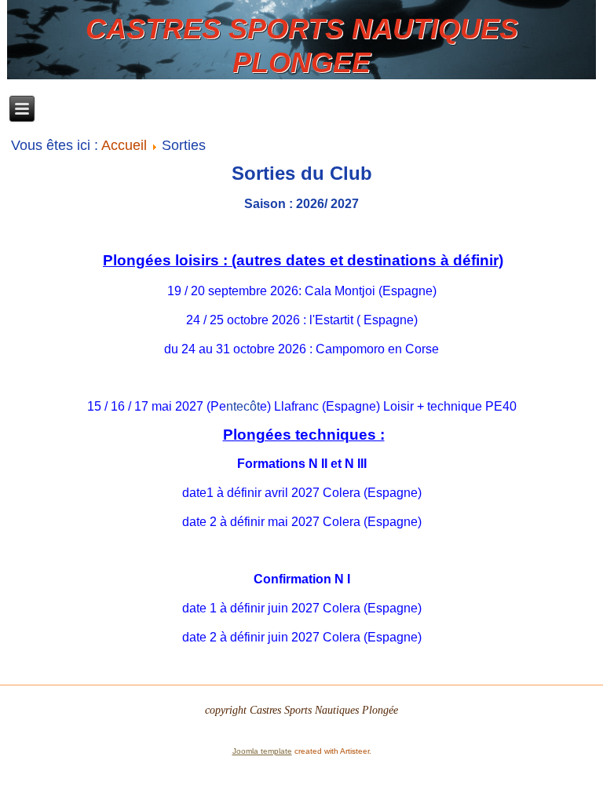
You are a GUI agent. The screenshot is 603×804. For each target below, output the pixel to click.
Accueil (124, 145)
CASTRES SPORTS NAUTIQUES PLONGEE (302, 46)
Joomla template (262, 751)
